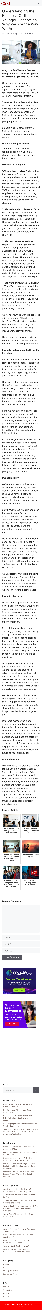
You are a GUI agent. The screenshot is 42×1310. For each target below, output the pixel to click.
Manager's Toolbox (11, 1271)
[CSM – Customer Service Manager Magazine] (5, 3)
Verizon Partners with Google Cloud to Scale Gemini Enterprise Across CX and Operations (19, 1165)
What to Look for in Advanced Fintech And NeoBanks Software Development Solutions (20, 1208)
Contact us (7, 1290)
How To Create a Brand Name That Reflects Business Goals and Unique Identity (17, 1118)
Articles (6, 1264)
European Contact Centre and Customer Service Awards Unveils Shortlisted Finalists (19, 1174)
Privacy (6, 1287)
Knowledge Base (10, 1274)
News (5, 1268)
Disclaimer (7, 1296)
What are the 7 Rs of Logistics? (16, 1246)
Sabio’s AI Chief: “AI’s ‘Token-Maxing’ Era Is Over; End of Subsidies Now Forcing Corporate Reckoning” (20, 1131)
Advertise (7, 1293)
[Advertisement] (21, 1055)
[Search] (36, 1090)
